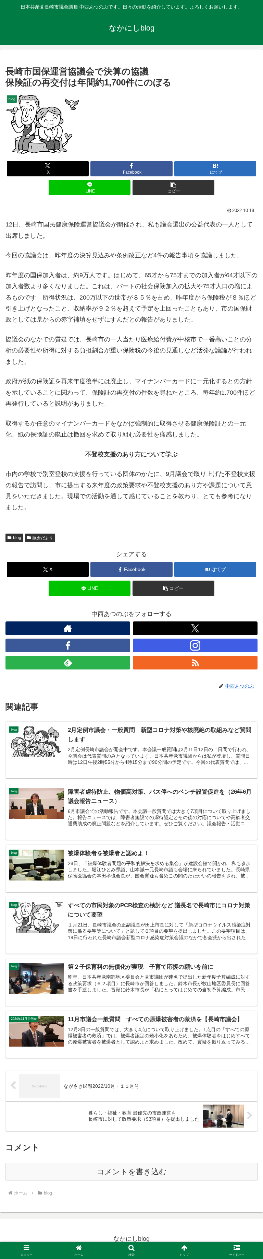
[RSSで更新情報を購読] (195, 662)
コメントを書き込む (132, 1171)
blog (17, 537)
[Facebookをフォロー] (67, 645)
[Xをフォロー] (195, 628)
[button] (173, 187)
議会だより (43, 537)
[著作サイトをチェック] (67, 628)
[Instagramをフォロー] (195, 645)
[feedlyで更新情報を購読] (67, 662)
